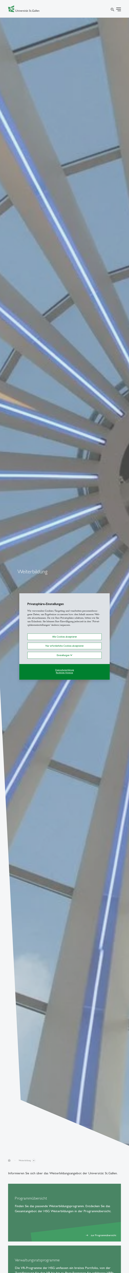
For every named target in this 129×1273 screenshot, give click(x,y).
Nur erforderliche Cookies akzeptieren (65, 646)
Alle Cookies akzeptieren (64, 636)
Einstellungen (63, 655)
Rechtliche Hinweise (64, 673)
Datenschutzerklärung (64, 670)
